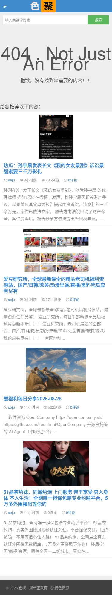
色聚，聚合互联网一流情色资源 (56, 6)
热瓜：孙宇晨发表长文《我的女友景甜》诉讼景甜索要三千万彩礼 (54, 168)
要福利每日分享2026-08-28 (33, 398)
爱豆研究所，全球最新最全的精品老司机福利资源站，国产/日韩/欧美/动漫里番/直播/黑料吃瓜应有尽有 (54, 284)
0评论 (72, 179)
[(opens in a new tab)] (56, 463)
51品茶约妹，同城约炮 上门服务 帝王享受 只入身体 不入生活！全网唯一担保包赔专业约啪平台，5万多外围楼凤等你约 (56, 497)
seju (11, 179)
